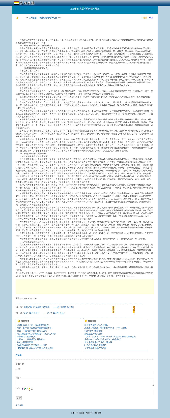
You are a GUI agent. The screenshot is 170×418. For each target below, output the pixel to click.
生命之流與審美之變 (93, 334)
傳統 (151, 18)
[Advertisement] (61, 27)
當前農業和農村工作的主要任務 (98, 342)
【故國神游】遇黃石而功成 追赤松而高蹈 (35, 348)
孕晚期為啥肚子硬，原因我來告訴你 (33, 325)
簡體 (145, 18)
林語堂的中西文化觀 (93, 331)
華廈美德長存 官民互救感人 (96, 325)
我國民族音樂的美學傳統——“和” (32, 345)
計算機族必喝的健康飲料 (95, 345)
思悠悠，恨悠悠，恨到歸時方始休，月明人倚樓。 (106, 328)
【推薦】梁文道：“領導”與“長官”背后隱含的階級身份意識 (110, 336)
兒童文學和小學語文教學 (95, 348)
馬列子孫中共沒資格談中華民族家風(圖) (34, 328)
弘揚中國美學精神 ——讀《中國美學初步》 (44, 313)
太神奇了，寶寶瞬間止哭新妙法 (31, 339)
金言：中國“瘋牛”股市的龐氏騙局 (32, 331)
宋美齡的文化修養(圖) (26, 336)
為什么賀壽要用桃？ (26, 342)
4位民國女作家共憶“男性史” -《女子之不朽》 (37, 334)
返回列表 (20, 405)
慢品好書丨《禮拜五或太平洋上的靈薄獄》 (103, 339)
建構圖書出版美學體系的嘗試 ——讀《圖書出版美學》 (49, 307)
